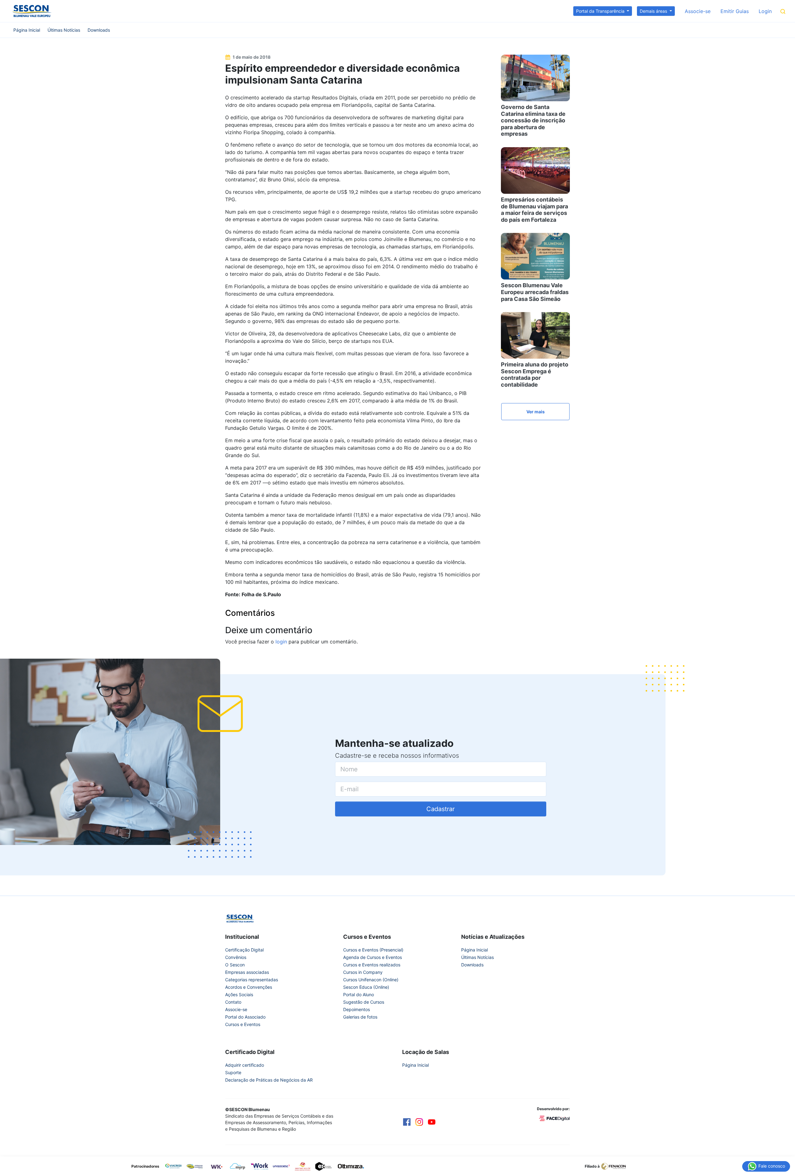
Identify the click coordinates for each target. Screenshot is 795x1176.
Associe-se (698, 11)
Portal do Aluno (358, 994)
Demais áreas (654, 11)
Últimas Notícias (64, 30)
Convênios (235, 957)
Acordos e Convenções (248, 987)
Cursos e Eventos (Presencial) (373, 949)
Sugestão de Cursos (363, 1002)
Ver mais (535, 411)
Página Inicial (26, 30)
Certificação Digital (244, 949)
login (281, 641)
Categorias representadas (251, 979)
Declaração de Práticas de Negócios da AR (269, 1080)
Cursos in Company (363, 972)
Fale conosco (771, 1165)
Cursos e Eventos (242, 1024)
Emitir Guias (734, 11)
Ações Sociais (239, 994)
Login (765, 11)
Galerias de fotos (360, 1016)
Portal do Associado (245, 1016)
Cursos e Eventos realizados (371, 964)
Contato (233, 1002)
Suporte (233, 1072)
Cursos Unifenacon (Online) (370, 979)
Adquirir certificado (244, 1065)
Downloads (99, 30)
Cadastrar (440, 809)
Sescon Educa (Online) (366, 987)
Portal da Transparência (601, 11)
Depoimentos (356, 1009)
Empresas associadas (247, 972)
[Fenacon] (616, 1166)
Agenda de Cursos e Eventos (372, 957)
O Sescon (235, 964)
